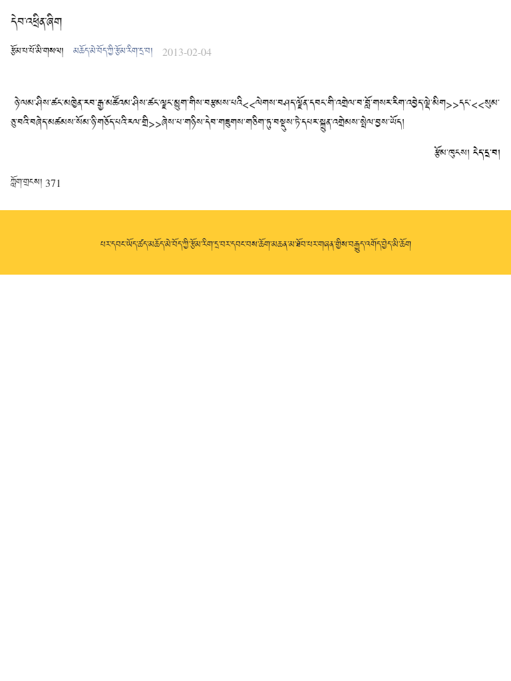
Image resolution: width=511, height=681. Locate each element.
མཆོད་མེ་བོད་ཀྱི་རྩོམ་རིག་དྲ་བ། (113, 52)
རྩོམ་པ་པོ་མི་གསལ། (37, 52)
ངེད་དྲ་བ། (486, 154)
